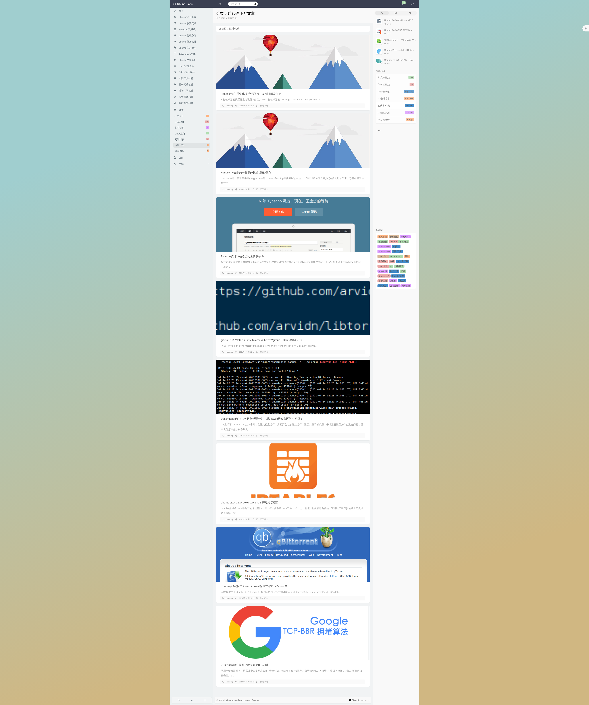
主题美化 (383, 261)
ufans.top (229, 105)
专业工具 (383, 281)
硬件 (403, 271)
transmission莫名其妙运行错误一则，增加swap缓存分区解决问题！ (262, 418)
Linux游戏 (383, 256)
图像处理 (403, 241)
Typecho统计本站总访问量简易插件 (242, 256)
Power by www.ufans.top (248, 700)
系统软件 (405, 236)
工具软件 (191, 121)
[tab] (382, 13)
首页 (223, 28)
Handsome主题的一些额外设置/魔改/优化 (246, 172)
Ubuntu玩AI (384, 276)
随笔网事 (191, 150)
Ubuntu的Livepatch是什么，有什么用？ (405, 49)
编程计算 (399, 266)
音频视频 (394, 236)
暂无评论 (264, 105)
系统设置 (383, 241)
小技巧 (396, 246)
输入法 (402, 281)
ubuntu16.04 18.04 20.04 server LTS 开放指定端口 (250, 502)
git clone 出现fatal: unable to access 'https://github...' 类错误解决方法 (261, 340)
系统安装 (394, 271)
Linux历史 (383, 266)
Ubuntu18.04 (398, 276)
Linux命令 (394, 285)
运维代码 (191, 145)
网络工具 (397, 251)
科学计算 (383, 271)
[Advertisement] (396, 180)
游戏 (392, 261)
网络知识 (383, 285)
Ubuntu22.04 (384, 246)
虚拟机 (393, 281)
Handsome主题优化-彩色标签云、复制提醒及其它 (251, 93)
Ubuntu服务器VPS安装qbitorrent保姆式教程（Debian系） (255, 586)
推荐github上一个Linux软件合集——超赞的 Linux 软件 (413, 39)
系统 (407, 256)
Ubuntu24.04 (384, 251)
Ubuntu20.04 (396, 256)
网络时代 (191, 139)
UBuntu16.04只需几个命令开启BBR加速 (245, 665)
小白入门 (191, 116)
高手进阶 (191, 127)
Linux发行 (191, 133)
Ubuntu (393, 241)
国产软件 (406, 285)
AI (391, 266)
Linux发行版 (402, 261)
